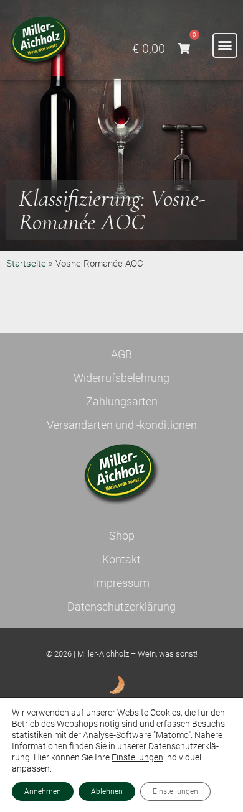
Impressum (121, 582)
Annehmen (42, 791)
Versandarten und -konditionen (122, 424)
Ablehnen (107, 791)
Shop (122, 535)
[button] (224, 45)
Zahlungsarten (122, 401)
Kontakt (121, 559)
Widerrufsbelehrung (121, 377)
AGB (121, 354)
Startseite (26, 263)
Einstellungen (137, 757)
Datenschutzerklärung (121, 606)
